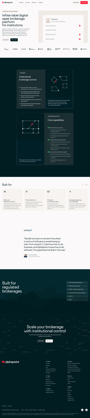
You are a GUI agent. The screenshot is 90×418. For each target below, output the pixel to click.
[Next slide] (86, 184)
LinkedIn (4, 406)
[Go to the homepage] (10, 362)
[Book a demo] (76, 2)
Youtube (10, 406)
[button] (21, 2)
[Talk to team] (84, 2)
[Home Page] (7, 2)
